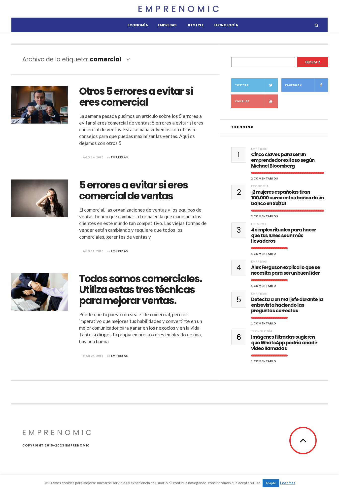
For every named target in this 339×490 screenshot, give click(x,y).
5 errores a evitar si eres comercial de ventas (133, 190)
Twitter (242, 85)
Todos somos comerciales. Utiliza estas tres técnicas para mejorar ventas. (140, 290)
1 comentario (263, 253)
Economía (138, 25)
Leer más (287, 483)
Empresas (167, 25)
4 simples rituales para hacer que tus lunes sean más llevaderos (283, 235)
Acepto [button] (271, 483)
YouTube (242, 101)
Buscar (312, 62)
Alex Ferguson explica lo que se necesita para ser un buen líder (285, 270)
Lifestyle (195, 25)
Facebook (293, 85)
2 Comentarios (264, 178)
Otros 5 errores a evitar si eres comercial (136, 96)
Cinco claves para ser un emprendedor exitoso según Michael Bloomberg (282, 160)
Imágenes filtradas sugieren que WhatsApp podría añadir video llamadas (284, 342)
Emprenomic (180, 8)
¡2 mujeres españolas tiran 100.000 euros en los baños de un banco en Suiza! (287, 197)
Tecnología (226, 25)
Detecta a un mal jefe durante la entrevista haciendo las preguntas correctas (287, 305)
